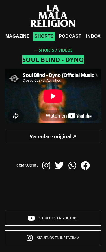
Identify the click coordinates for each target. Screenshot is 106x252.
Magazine (17, 36)
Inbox (93, 36)
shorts (44, 36)
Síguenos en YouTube (58, 218)
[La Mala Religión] (53, 16)
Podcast (70, 36)
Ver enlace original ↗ (53, 136)
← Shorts (44, 50)
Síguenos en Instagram (58, 237)
